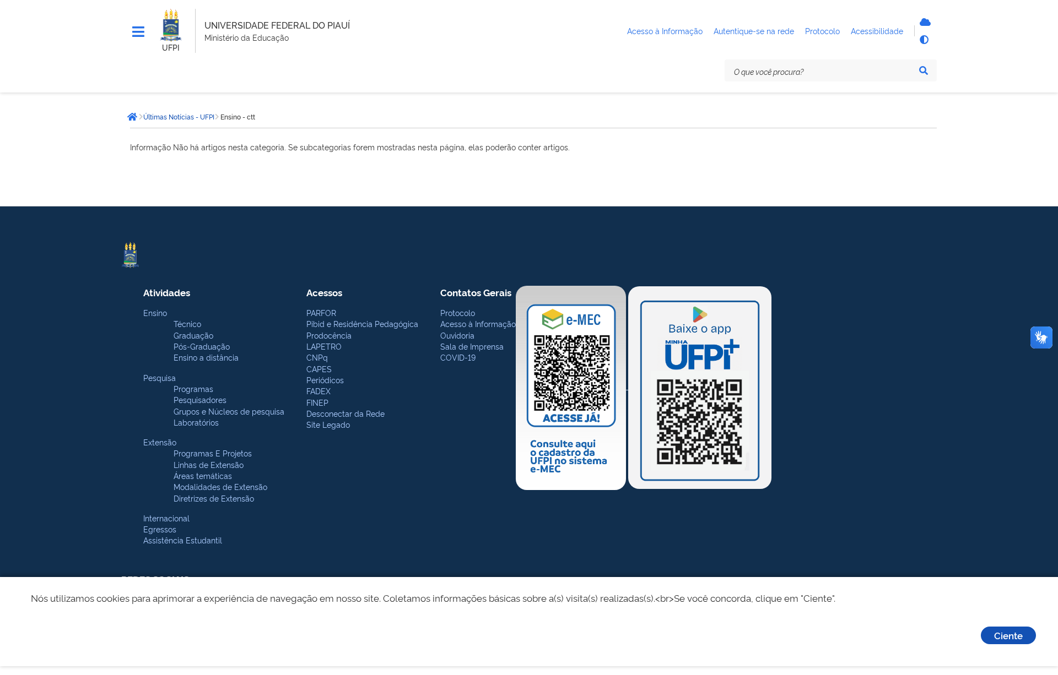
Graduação (193, 335)
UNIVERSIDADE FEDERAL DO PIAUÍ (277, 25)
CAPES (319, 368)
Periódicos (325, 379)
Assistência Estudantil (182, 540)
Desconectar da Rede (345, 413)
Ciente (1008, 635)
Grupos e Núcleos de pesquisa (229, 411)
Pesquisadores (200, 399)
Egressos (159, 529)
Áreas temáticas (203, 475)
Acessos (324, 292)
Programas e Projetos (213, 453)
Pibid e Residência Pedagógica (362, 323)
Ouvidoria (457, 335)
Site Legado (328, 424)
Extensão (159, 442)
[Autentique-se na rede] (923, 22)
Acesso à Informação (478, 323)
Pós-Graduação (202, 346)
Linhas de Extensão (209, 464)
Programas (193, 388)
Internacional (166, 518)
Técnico (187, 323)
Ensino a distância (206, 357)
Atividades (166, 292)
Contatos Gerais (475, 292)
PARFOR (321, 312)
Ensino (155, 312)
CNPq (317, 357)
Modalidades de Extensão (220, 486)
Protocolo (457, 312)
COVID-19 (458, 357)
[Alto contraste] (923, 39)
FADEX (318, 390)
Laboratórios (196, 422)
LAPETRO (324, 346)
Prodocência (329, 335)
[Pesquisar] (923, 70)
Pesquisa (159, 377)
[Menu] (138, 32)
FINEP (317, 402)
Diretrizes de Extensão (214, 498)
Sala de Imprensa (472, 346)
